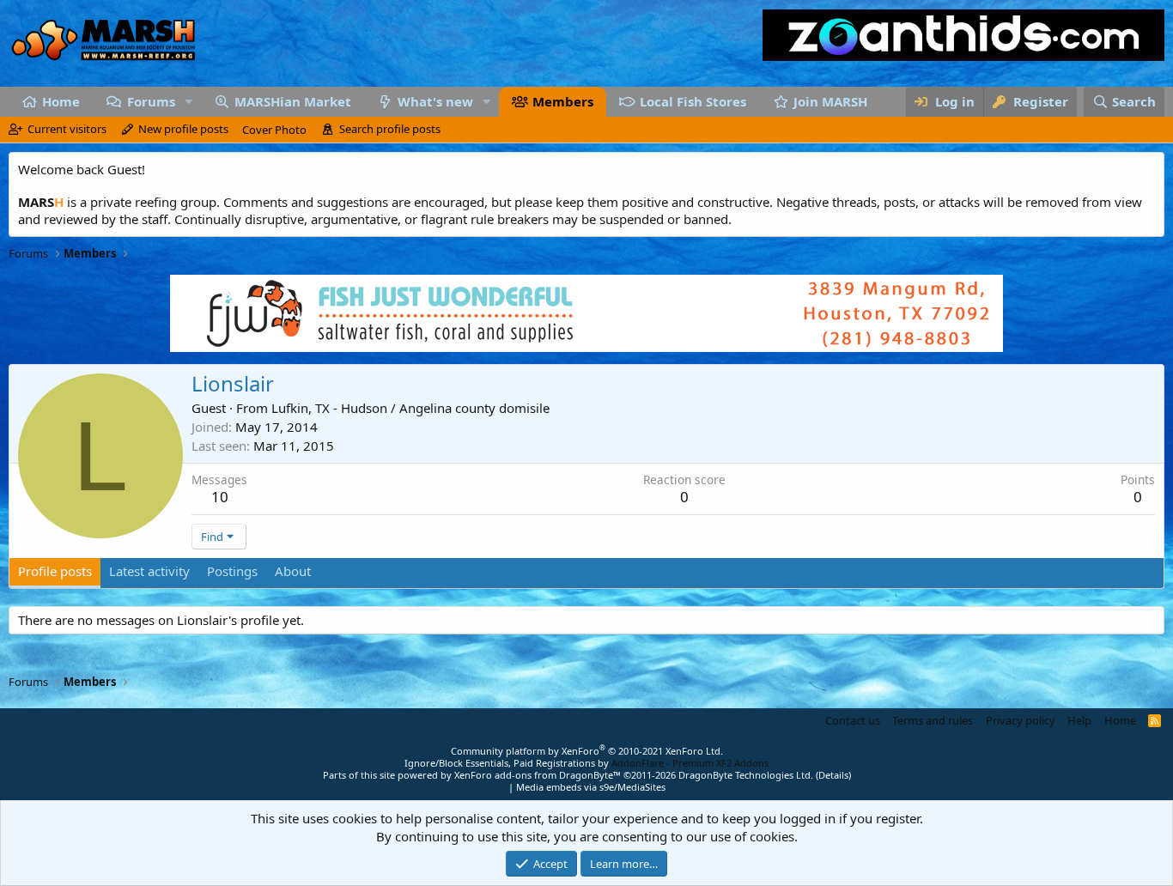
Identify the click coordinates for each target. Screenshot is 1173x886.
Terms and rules (932, 720)
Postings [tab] (232, 571)
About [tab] (293, 571)
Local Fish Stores (693, 101)
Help (1079, 720)
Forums (151, 101)
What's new (435, 101)
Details (833, 774)
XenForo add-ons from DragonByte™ (537, 774)
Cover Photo (274, 129)
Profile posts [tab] (55, 571)
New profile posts (183, 129)
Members (562, 101)
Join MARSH (830, 101)
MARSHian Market (292, 101)
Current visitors (66, 129)
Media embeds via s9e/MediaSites (591, 786)
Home (61, 101)
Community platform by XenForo (587, 750)
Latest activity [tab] (149, 571)
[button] (188, 102)
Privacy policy (1020, 720)
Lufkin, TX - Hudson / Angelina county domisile (410, 407)
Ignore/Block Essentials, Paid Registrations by (586, 762)
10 (219, 497)
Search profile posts (390, 129)
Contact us (852, 720)
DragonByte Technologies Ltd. (745, 774)
